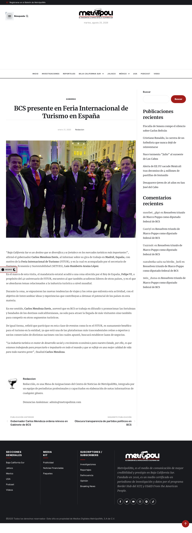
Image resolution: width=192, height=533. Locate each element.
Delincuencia (86, 475)
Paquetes (48, 473)
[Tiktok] (153, 502)
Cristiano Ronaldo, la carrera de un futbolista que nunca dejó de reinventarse (163, 142)
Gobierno (71, 99)
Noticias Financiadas (53, 468)
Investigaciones (88, 464)
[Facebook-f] (120, 502)
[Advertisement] (96, 47)
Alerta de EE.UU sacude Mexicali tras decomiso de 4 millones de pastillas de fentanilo (162, 171)
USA (8, 479)
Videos (9, 490)
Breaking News (87, 486)
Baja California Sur (15, 462)
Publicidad (48, 462)
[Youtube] (133, 502)
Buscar (147, 91)
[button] (26, 2)
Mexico (9, 473)
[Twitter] (127, 502)
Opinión (84, 480)
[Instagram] (140, 502)
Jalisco (9, 468)
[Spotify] (146, 502)
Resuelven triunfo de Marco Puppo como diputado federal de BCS (164, 217)
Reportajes (85, 469)
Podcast (10, 484)
